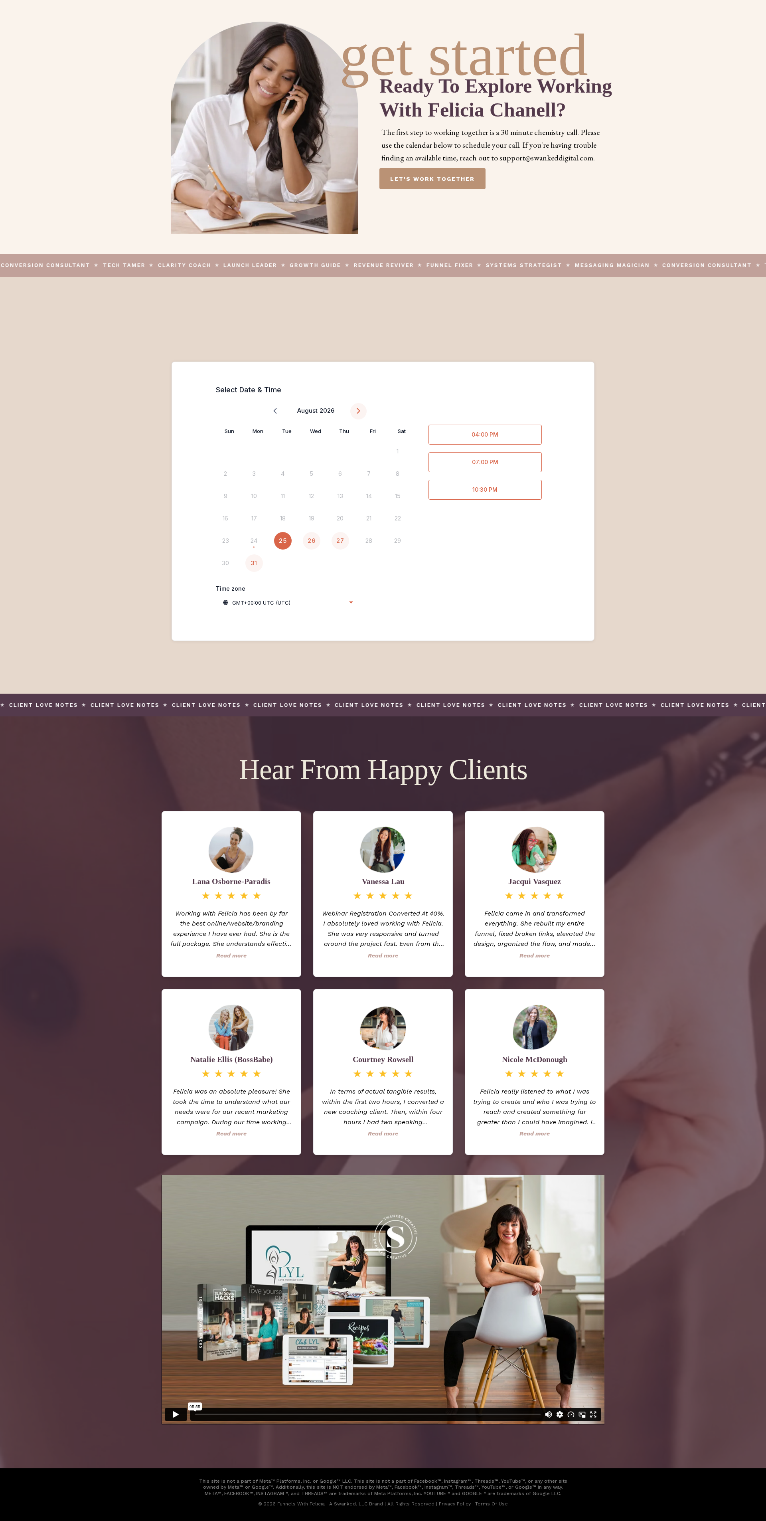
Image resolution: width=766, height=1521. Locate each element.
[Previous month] (275, 411)
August (307, 410)
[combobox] (287, 603)
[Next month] (358, 411)
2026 (327, 410)
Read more (231, 955)
